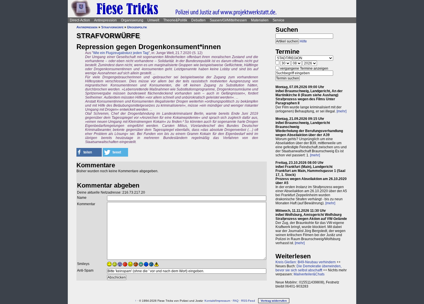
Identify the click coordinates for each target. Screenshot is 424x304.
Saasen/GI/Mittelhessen (228, 20)
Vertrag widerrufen (274, 300)
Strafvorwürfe (112, 27)
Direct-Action (80, 20)
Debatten (198, 20)
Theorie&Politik (175, 20)
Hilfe (303, 41)
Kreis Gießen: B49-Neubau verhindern (305, 262)
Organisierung (132, 20)
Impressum (223, 300)
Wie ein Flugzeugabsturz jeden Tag (121, 53)
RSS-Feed (248, 300)
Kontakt (210, 300)
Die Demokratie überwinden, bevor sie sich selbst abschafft (308, 268)
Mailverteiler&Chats (309, 274)
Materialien (260, 20)
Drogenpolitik (137, 27)
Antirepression (105, 20)
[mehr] (341, 111)
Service (278, 20)
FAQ (236, 300)
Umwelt (153, 20)
